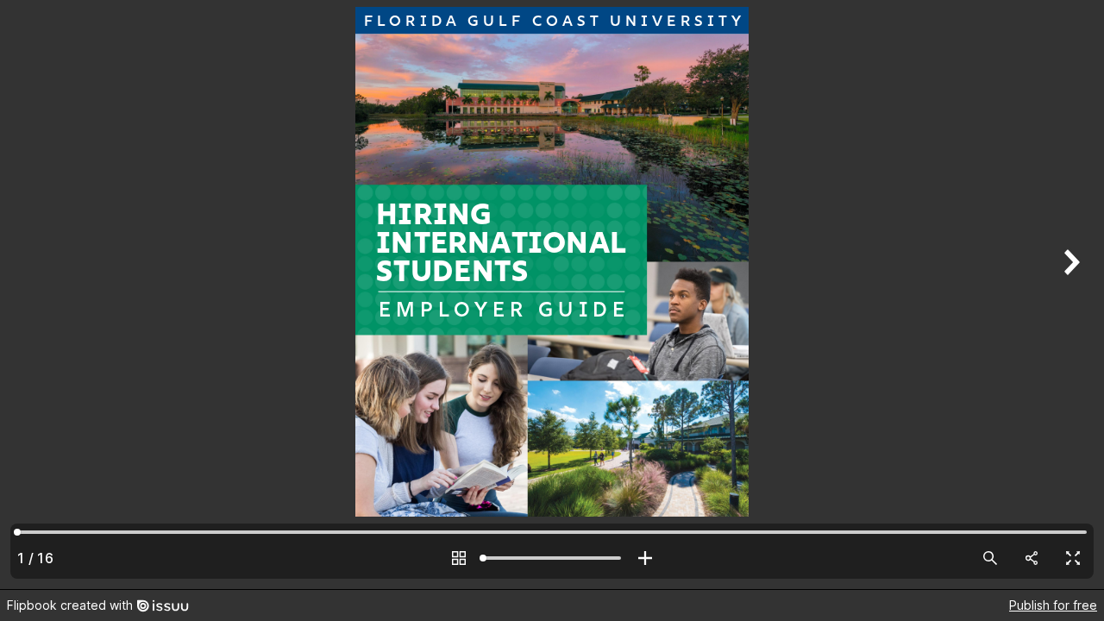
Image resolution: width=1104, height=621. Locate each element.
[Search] (990, 558)
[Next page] (1069, 294)
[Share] (1031, 558)
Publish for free (1053, 605)
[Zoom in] (645, 558)
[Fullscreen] (1073, 558)
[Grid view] (459, 558)
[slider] (552, 558)
